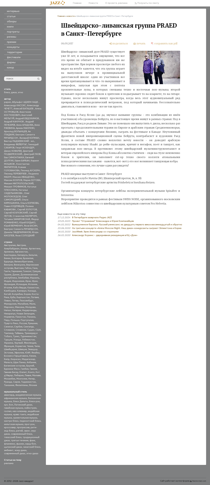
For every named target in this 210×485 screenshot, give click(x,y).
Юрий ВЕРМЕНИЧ (13, 225)
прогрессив (23, 427)
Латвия (35, 297)
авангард (9, 394)
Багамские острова (14, 365)
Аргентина (34, 248)
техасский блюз (13, 437)
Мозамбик (9, 378)
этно (20, 92)
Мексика (19, 307)
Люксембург (26, 300)
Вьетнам (19, 268)
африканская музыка (15, 398)
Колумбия (17, 294)
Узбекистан (28, 339)
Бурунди (8, 261)
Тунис (16, 336)
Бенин (7, 258)
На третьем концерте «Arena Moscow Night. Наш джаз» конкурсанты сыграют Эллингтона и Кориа (126, 228)
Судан (30, 329)
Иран (35, 281)
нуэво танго (19, 414)
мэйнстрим (30, 407)
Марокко (9, 307)
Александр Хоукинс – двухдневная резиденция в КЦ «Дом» (104, 235)
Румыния (32, 323)
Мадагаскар (28, 359)
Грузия (7, 274)
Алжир (24, 248)
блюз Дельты (20, 401)
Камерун (22, 290)
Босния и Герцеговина (16, 355)
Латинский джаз (23, 404)
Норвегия (9, 316)
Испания (32, 284)
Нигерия (16, 310)
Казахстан (33, 287)
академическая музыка (28, 394)
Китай (7, 294)
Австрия (21, 245)
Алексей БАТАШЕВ (24, 108)
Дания (15, 274)
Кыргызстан (23, 297)
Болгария (17, 258)
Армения (9, 251)
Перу (7, 320)
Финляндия (30, 342)
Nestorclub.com (199, 481)
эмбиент (8, 450)
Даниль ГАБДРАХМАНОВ (17, 232)
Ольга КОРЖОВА (29, 203)
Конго (31, 372)
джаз (14, 92)
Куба (12, 297)
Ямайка (35, 352)
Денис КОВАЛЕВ (13, 151)
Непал (7, 310)
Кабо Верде (19, 287)
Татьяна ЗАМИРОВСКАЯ (17, 219)
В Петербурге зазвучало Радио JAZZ (92, 217)
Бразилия (28, 258)
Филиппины (21, 385)
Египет (23, 372)
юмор (10, 67)
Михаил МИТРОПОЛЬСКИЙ (18, 183)
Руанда (8, 381)
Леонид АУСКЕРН (30, 170)
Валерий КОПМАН (29, 138)
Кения (32, 355)
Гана (34, 268)
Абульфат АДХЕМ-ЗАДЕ (25, 102)
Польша (15, 320)
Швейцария (10, 349)
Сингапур (29, 326)
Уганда (17, 339)
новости (71, 16)
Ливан (7, 300)
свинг (27, 430)
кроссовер (10, 427)
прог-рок (29, 424)
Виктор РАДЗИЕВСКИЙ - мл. (19, 141)
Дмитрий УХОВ (32, 154)
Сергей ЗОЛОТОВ (27, 209)
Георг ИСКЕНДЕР (25, 147)
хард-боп (30, 443)
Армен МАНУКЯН (25, 128)
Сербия (18, 326)
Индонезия (18, 281)
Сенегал (8, 326)
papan (7, 102)
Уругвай (18, 342)
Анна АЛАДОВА (24, 124)
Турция (8, 339)
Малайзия (23, 303)
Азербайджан (11, 248)
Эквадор (33, 349)
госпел (7, 411)
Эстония (8, 352)
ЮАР (27, 352)
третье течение (19, 440)
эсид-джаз (20, 450)
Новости (93, 3)
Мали (32, 303)
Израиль (34, 277)
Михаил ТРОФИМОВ (15, 186)
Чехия (30, 346)
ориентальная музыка (25, 417)
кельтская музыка (13, 424)
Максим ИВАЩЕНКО (23, 177)
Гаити (7, 271)
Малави (36, 375)
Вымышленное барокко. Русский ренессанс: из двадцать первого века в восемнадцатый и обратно (127, 224)
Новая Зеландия (25, 313)
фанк (32, 440)
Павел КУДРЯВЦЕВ (14, 206)
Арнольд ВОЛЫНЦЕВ (15, 131)
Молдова (30, 307)
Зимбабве (23, 277)
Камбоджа (10, 290)
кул (6, 404)
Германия (16, 271)
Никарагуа (9, 313)
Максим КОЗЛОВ (13, 180)
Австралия (10, 245)
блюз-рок (34, 401)
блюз (7, 92)
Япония (33, 385)
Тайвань (19, 333)
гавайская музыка (13, 407)
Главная (77, 3)
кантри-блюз (11, 420)
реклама (8, 463)
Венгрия (8, 264)
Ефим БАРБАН (22, 160)
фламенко (9, 443)
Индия (7, 281)
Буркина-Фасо (12, 368)
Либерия (19, 375)
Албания (31, 362)
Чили (37, 346)
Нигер (31, 378)
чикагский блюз (31, 447)
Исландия (21, 284)
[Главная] (58, 3)
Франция (9, 346)
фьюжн (20, 443)
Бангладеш (10, 255)
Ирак (28, 281)
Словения (21, 329)
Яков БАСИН (30, 225)
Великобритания (23, 261)
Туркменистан (28, 336)
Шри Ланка (19, 362)
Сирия (16, 381)
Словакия (9, 329)
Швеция (22, 349)
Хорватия (20, 346)
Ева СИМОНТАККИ (14, 157)
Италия (8, 287)
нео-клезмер (20, 411)
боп (11, 404)
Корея (27, 294)
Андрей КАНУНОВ (14, 121)
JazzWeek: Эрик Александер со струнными (95, 231)
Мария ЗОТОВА (31, 180)
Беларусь (22, 255)
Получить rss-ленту (148, 3)
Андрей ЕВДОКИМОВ (27, 118)
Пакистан (20, 316)
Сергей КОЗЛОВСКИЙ (16, 212)
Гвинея (33, 368)
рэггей (19, 430)
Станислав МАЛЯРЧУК (25, 216)
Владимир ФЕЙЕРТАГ (15, 144)
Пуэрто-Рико (11, 323)
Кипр (7, 359)
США (38, 329)
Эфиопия (19, 352)
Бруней (30, 365)
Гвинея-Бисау (11, 372)
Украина (8, 342)
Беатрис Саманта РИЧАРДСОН (21, 229)
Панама (31, 316)
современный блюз (21, 434)
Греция (36, 271)
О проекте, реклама (116, 3)
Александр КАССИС (15, 105)
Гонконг (27, 271)
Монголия (21, 378)
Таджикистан (28, 381)
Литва (15, 300)
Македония (10, 303)
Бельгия (33, 255)
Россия (23, 323)
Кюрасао (16, 359)
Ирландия (9, 284)
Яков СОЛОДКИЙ (24, 235)
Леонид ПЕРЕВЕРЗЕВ (15, 173)
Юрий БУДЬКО (27, 222)
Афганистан (21, 251)
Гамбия (25, 368)
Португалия (27, 320)
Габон (28, 268)
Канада (32, 290)
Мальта (8, 362)
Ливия (28, 375)
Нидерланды (29, 310)
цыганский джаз (13, 447)
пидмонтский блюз (30, 420)
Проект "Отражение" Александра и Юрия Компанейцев (103, 221)
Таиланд (8, 333)
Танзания (9, 385)
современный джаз (14, 453)
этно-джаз (32, 453)
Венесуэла (19, 264)
